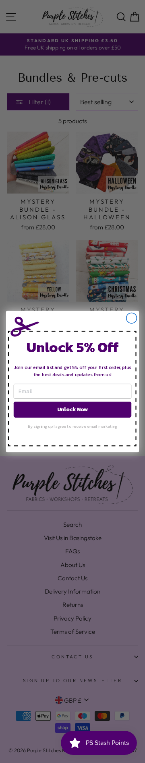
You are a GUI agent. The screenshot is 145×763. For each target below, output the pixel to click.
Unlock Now (72, 409)
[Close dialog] (131, 318)
